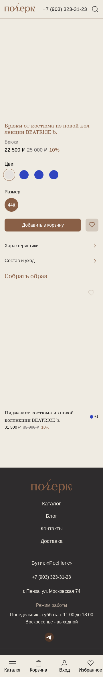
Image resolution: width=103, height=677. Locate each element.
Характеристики (22, 245)
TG (49, 637)
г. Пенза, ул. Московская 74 (51, 591)
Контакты (52, 528)
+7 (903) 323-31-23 (65, 9)
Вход (64, 663)
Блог (51, 516)
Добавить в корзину (43, 225)
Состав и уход (20, 260)
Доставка (52, 541)
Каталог (51, 504)
